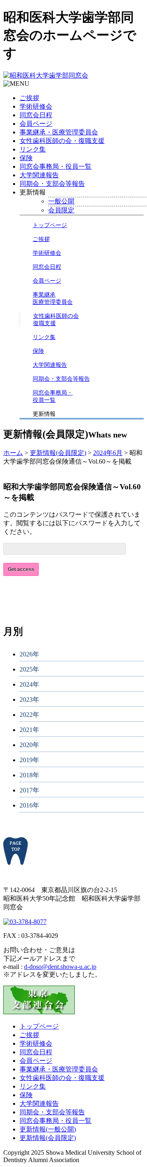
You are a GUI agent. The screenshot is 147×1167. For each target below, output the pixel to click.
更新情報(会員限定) (58, 452)
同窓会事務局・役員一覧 (55, 166)
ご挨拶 (29, 97)
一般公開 (61, 201)
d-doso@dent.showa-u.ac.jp (60, 966)
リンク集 (33, 149)
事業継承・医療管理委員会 (59, 132)
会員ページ (36, 123)
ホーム (13, 452)
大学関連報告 (39, 175)
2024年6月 (107, 452)
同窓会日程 (36, 115)
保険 (26, 157)
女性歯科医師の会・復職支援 (62, 140)
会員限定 (61, 210)
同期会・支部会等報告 (52, 183)
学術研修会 (36, 106)
